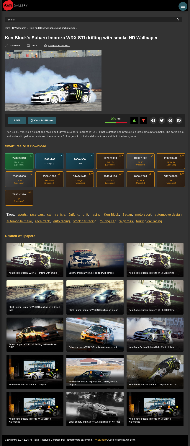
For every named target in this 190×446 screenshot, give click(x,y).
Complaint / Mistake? (59, 45)
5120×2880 (171, 176)
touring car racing (149, 221)
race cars (37, 214)
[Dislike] (143, 120)
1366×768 (49, 159)
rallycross (126, 221)
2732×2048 (19, 158)
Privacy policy (100, 440)
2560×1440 (171, 158)
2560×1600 (19, 176)
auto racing (61, 221)
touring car (107, 221)
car (49, 214)
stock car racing (84, 221)
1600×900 (80, 159)
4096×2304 (140, 176)
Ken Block (111, 214)
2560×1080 (49, 176)
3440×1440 (79, 176)
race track (42, 221)
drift (85, 214)
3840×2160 (110, 176)
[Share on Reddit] (179, 120)
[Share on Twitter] (161, 120)
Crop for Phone (43, 120)
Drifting (74, 214)
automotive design (168, 214)
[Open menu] (182, 6)
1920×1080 (110, 158)
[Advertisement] (146, 77)
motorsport (143, 214)
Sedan (127, 214)
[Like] (134, 120)
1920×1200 (140, 158)
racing (96, 214)
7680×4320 (19, 194)
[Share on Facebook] (153, 120)
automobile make (19, 221)
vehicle (60, 214)
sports (22, 214)
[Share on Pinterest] (170, 120)
